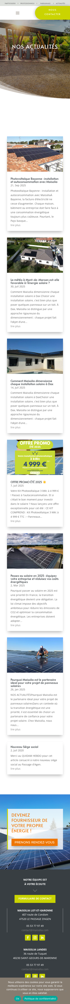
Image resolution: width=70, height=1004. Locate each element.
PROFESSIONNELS (27, 3)
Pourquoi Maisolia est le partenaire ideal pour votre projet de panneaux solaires (34, 683)
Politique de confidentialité (40, 998)
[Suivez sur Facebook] (28, 938)
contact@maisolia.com (35, 930)
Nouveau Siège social (24, 747)
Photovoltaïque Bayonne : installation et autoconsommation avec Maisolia (35, 180)
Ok (17, 998)
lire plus (15, 225)
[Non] (65, 991)
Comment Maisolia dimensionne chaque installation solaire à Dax (32, 382)
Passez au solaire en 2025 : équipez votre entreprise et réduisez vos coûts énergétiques (35, 579)
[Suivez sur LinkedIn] (42, 938)
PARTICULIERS (10, 3)
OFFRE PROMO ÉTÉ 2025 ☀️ (28, 482)
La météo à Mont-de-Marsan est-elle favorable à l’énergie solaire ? (35, 281)
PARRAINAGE (45, 3)
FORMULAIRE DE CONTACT (35, 898)
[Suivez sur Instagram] (35, 938)
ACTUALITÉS (60, 3)
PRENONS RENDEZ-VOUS (35, 842)
